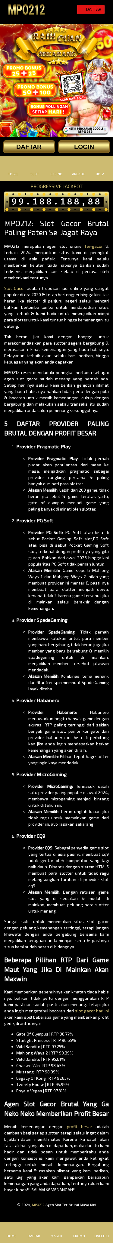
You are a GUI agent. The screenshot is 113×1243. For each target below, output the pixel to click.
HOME (11, 1236)
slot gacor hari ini (92, 1010)
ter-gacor (94, 246)
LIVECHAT (101, 1236)
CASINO (56, 174)
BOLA (100, 174)
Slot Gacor (14, 288)
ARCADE (78, 174)
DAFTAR (34, 1236)
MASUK (56, 1236)
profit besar (79, 1126)
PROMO (79, 1236)
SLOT (34, 174)
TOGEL (13, 174)
